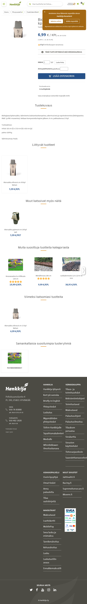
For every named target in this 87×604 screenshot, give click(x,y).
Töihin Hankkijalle (52, 427)
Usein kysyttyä (50, 477)
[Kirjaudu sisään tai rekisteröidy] (78, 4)
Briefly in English (51, 400)
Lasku (46, 553)
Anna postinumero (49, 69)
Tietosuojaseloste (74, 451)
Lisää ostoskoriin (63, 76)
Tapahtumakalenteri (53, 433)
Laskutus (47, 412)
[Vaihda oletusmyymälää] (74, 4)
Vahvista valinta (56, 21)
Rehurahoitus (50, 547)
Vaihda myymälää (72, 21)
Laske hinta (60, 62)
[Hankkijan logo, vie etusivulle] (16, 3)
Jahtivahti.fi (69, 477)
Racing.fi (67, 482)
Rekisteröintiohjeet (75, 398)
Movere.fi (67, 494)
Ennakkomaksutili (52, 568)
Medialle (47, 439)
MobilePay (48, 526)
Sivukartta (70, 436)
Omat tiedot (49, 482)
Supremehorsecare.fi (73, 488)
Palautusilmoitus (74, 421)
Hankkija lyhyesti (52, 389)
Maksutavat (71, 410)
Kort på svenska (51, 395)
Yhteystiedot (49, 406)
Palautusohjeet (73, 415)
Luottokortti (49, 520)
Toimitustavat (72, 404)
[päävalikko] (4, 4)
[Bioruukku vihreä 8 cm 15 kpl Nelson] (18, 30)
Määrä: (40, 62)
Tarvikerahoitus (51, 541)
